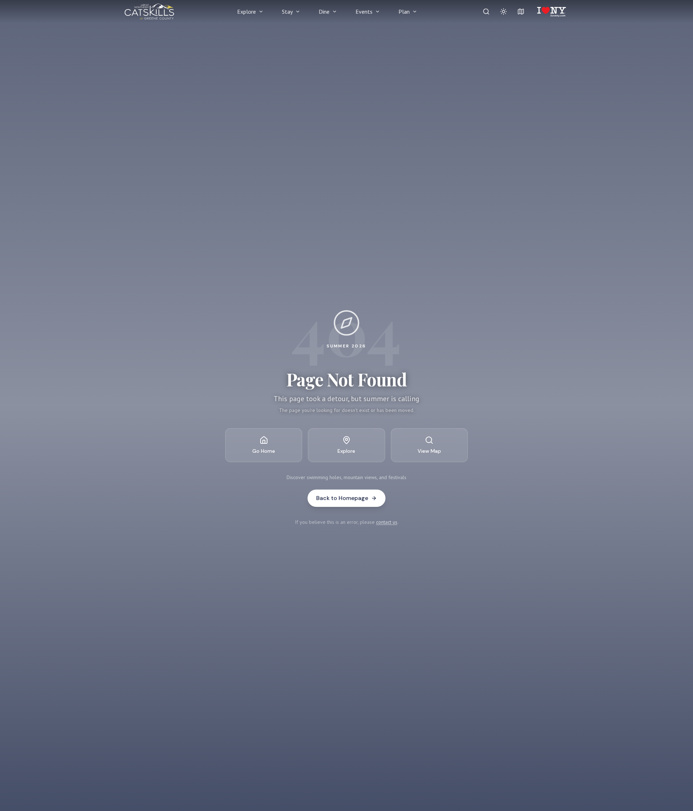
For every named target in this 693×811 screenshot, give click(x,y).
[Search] (486, 11)
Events (364, 11)
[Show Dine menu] (334, 11)
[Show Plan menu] (414, 11)
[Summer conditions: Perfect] (503, 11)
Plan (404, 11)
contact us (386, 522)
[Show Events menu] (377, 11)
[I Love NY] (551, 11)
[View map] (521, 11)
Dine (324, 11)
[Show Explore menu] (261, 11)
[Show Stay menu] (297, 11)
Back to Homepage (342, 498)
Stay (287, 11)
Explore (246, 11)
